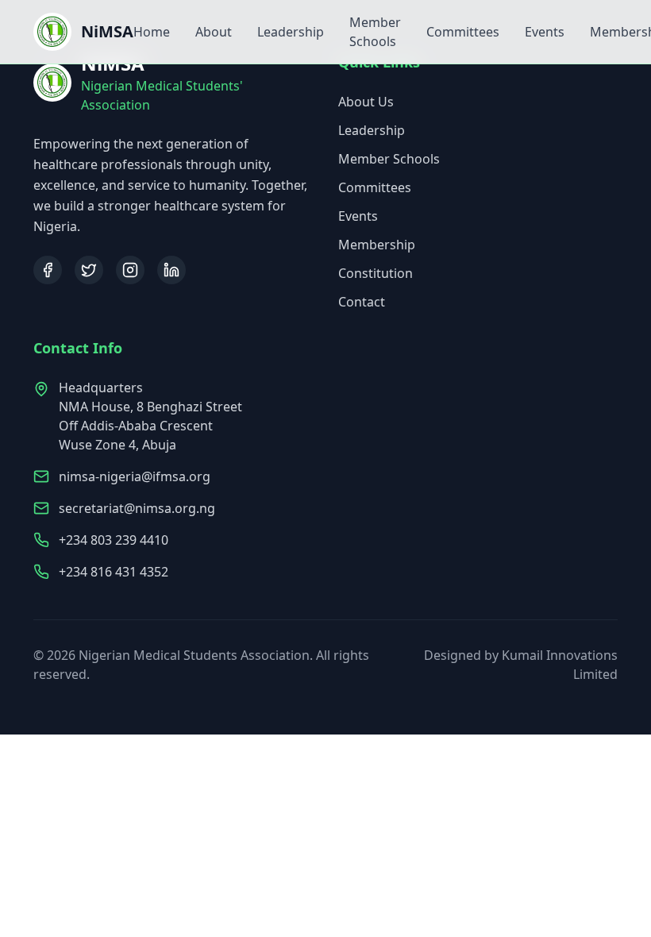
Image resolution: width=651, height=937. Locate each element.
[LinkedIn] (171, 270)
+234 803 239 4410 (113, 540)
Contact (361, 301)
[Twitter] (89, 270)
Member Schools (389, 159)
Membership (376, 244)
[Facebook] (47, 270)
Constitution (375, 273)
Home (151, 31)
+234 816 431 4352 (113, 571)
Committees (462, 31)
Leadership (290, 31)
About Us (366, 101)
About (213, 31)
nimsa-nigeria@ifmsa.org (134, 476)
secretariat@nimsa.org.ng (137, 508)
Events (544, 31)
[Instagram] (130, 270)
